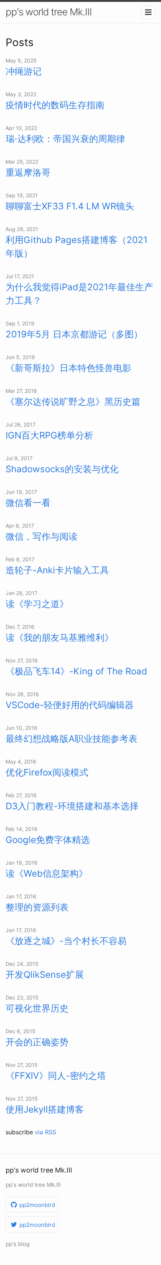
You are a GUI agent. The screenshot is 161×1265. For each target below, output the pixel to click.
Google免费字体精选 (48, 839)
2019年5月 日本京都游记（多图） (74, 334)
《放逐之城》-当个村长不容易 (66, 940)
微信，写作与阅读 (42, 536)
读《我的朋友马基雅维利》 (59, 637)
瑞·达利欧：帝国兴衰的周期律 (65, 138)
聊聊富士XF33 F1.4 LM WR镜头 (70, 206)
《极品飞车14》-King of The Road (76, 671)
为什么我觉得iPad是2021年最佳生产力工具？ (79, 294)
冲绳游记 (24, 71)
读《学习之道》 (37, 603)
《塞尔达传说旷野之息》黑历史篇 (73, 401)
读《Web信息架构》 (47, 873)
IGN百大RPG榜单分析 (49, 435)
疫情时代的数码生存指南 (55, 105)
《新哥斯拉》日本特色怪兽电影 (68, 367)
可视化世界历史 (37, 1008)
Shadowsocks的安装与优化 (62, 469)
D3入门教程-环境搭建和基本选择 (72, 806)
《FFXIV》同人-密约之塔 (56, 1075)
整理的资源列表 (37, 907)
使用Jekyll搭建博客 (45, 1109)
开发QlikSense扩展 (45, 974)
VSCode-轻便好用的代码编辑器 (70, 705)
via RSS (45, 1132)
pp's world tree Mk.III (49, 12)
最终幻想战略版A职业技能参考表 (71, 738)
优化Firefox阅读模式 (47, 772)
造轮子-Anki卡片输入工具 (57, 570)
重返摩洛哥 (28, 172)
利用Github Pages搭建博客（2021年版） (77, 246)
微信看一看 (28, 502)
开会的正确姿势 (37, 1042)
